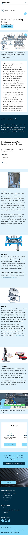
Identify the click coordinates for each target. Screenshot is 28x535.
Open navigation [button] (25, 2)
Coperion (6, 3)
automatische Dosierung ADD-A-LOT (10, 277)
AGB (8, 529)
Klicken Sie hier (7, 26)
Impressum (14, 529)
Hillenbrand (16, 532)
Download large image (25, 34)
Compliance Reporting (6, 532)
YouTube (6, 520)
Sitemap (3, 529)
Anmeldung (8, 482)
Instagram (9, 520)
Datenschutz (21, 529)
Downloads (12, 444)
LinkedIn (2, 520)
